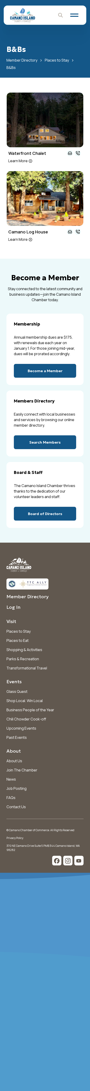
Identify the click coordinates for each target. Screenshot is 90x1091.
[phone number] (78, 153)
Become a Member (45, 370)
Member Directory (21, 60)
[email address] (70, 153)
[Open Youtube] (79, 860)
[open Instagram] (67, 860)
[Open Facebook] (56, 860)
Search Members (45, 442)
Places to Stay (57, 60)
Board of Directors (45, 513)
